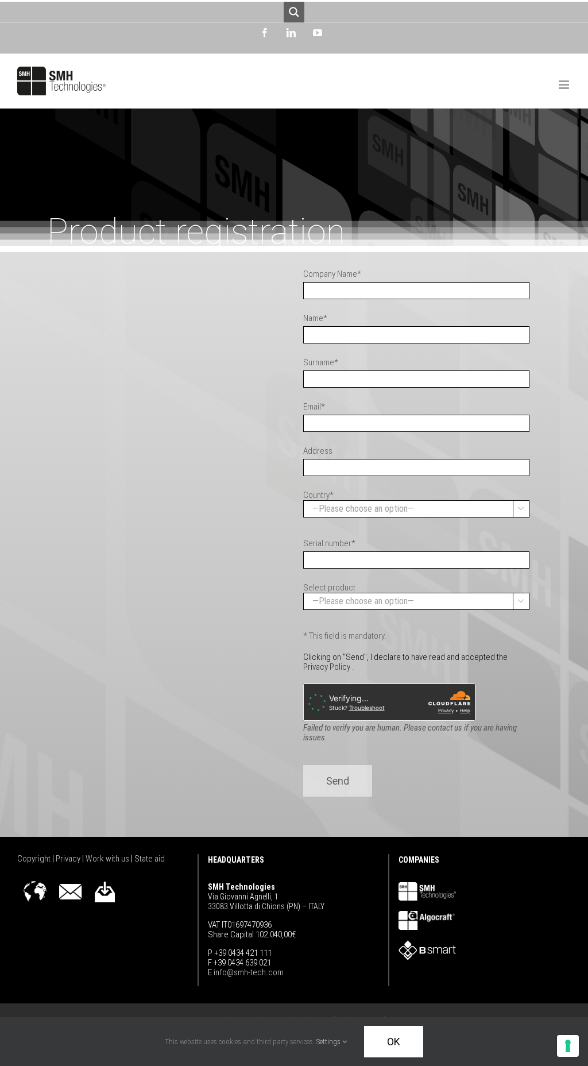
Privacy (69, 858)
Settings (329, 1041)
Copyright (34, 858)
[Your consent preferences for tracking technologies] (568, 1046)
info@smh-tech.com (248, 972)
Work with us (108, 858)
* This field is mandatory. (344, 636)
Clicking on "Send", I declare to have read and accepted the (405, 662)
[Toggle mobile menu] (565, 85)
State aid (149, 858)
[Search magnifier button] (294, 12)
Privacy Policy (326, 667)
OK (393, 1042)
